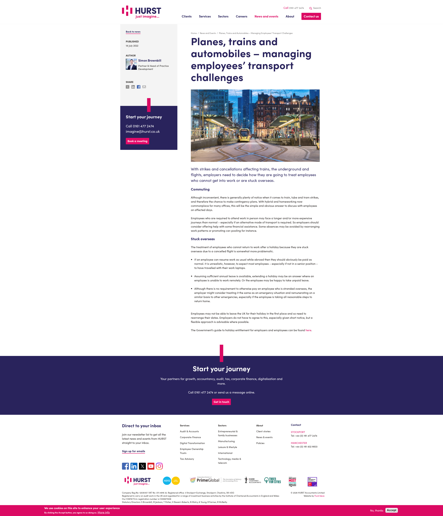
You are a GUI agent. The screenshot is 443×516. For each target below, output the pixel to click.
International (225, 453)
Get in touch (221, 402)
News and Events (208, 32)
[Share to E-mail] (144, 87)
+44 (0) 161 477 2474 (306, 435)
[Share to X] (128, 87)
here (308, 330)
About (259, 425)
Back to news (133, 31)
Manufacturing (226, 441)
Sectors (222, 425)
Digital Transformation (192, 443)
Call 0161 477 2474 (140, 125)
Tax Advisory (187, 458)
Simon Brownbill (149, 60)
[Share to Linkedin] (133, 87)
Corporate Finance (190, 437)
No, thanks (376, 510)
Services (184, 425)
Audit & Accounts (189, 431)
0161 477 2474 (296, 8)
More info (104, 512)
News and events (266, 16)
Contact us (311, 16)
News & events (264, 437)
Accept (391, 510)
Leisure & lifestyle (227, 447)
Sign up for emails (133, 451)
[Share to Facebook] (139, 87)
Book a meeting (137, 141)
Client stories (263, 431)
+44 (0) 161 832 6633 (306, 446)
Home (194, 32)
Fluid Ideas (319, 495)
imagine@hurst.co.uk (143, 131)
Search (317, 8)
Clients (187, 16)
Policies (260, 443)
